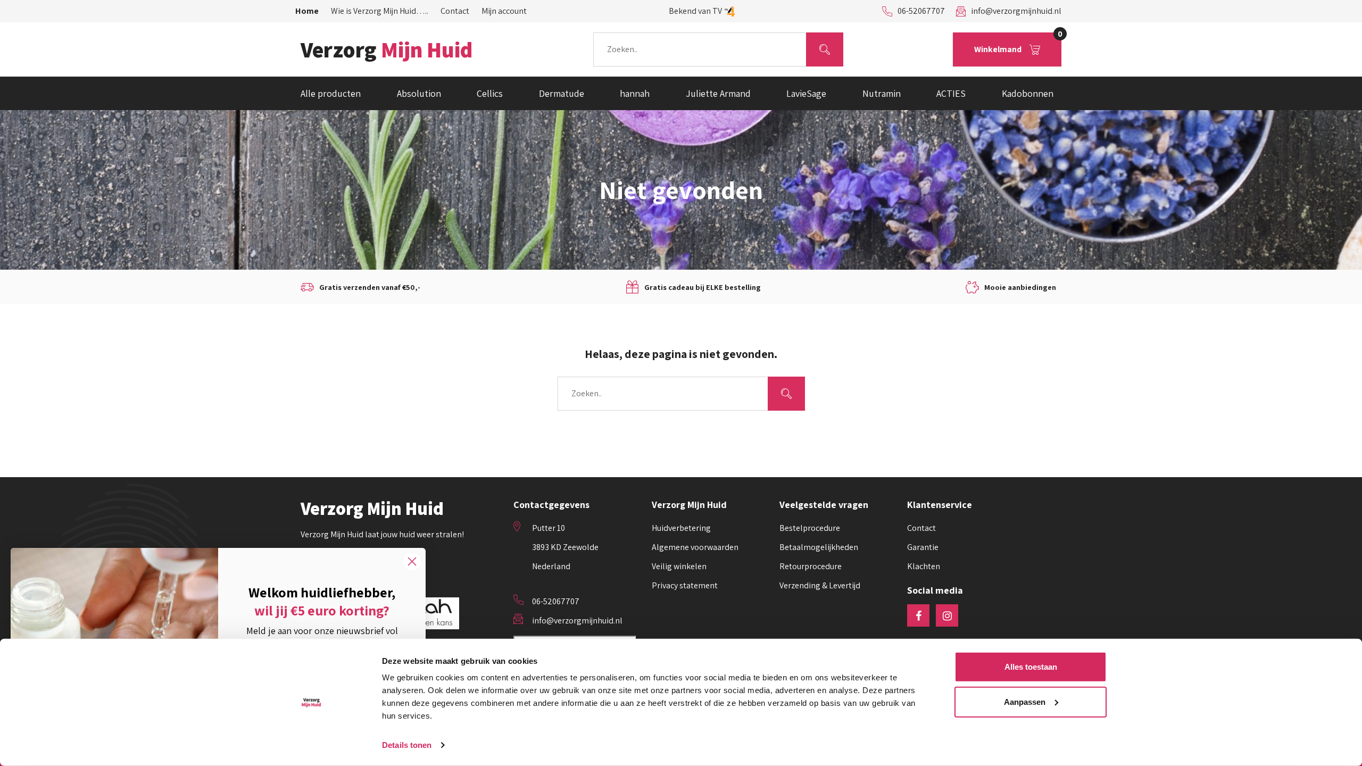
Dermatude (561, 93)
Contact (455, 10)
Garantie (923, 547)
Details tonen (406, 745)
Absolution (419, 93)
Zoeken (824, 49)
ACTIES (951, 93)
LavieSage (806, 93)
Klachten (923, 566)
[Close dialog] (412, 561)
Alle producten (331, 93)
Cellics (490, 93)
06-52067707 (921, 10)
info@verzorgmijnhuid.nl (1016, 10)
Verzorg (386, 49)
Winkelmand (1017, 43)
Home (307, 10)
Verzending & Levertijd (819, 585)
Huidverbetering (681, 528)
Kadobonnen (1027, 93)
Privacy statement (685, 585)
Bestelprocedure (809, 528)
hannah (635, 93)
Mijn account (504, 10)
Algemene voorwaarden (695, 547)
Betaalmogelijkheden (818, 547)
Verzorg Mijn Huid (372, 508)
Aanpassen (1024, 701)
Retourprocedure (810, 566)
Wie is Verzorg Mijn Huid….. (379, 10)
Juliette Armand (718, 93)
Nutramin (881, 93)
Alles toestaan (1030, 666)
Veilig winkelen (679, 566)
